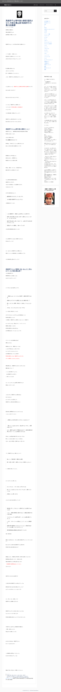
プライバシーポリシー (49, 4)
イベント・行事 (47, 34)
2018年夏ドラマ (47, 21)
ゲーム (45, 38)
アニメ (45, 32)
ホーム (7, 678)
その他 (45, 30)
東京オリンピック (47, 67)
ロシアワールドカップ (48, 59)
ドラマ (45, 45)
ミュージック (46, 55)
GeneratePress (36, 690)
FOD (45, 24)
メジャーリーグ (47, 56)
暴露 (12, 675)
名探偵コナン (46, 61)
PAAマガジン (8, 5)
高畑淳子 (24, 675)
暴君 (10, 675)
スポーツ (46, 40)
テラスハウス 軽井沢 (48, 43)
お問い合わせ (36, 4)
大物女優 (8, 675)
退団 (18, 675)
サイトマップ (42, 4)
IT (44, 26)
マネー (45, 53)
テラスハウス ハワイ (48, 42)
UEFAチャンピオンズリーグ (49, 29)
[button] (55, 4)
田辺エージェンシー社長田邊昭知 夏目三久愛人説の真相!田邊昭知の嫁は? (18, 677)
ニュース (8, 674)
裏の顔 (15, 675)
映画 (45, 66)
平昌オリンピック (47, 64)
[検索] (55, 11)
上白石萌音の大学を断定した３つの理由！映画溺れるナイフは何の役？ (17, 676)
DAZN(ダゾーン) (47, 22)
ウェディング (46, 35)
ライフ (45, 58)
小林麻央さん (46, 63)
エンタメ (46, 37)
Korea (45, 27)
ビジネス (46, 50)
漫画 (45, 69)
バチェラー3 (46, 48)
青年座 (21, 675)
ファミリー (46, 51)
